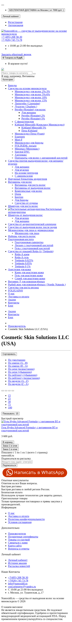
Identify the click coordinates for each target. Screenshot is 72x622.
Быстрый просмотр (12, 418)
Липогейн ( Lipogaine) (27, 103)
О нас (11, 293)
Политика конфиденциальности (26, 519)
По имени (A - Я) (18, 363)
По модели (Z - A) (18, 384)
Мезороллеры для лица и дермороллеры (31, 230)
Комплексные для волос (28, 191)
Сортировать (9, 354)
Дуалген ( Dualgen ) (26, 106)
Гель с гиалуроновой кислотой (32, 248)
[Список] (2, 390)
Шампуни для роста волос (23, 206)
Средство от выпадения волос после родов (32, 227)
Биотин (19, 197)
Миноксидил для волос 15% (31, 100)
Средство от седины (26, 203)
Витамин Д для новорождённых (26, 281)
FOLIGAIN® (15, 290)
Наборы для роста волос (22, 236)
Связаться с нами (18, 542)
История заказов (17, 563)
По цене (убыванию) (20, 372)
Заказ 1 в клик (10, 449)
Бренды (12, 85)
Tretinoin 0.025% (24, 260)
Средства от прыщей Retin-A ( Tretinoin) (30, 251)
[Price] (12, 390)
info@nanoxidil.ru (17, 583)
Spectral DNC (22, 151)
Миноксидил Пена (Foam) (30, 133)
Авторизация (15, 25)
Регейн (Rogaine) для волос (30, 109)
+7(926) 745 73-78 (18, 580)
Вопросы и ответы (18, 548)
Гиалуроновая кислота (21, 239)
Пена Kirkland (29, 130)
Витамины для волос (20, 182)
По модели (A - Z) (18, 381)
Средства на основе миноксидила (27, 88)
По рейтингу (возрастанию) (24, 378)
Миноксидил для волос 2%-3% (32, 91)
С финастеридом (24, 121)
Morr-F (18, 139)
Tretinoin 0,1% (22, 266)
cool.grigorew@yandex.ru (22, 586)
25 (9, 398)
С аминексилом (24, 175)
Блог (10, 305)
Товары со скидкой (19, 539)
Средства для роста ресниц (23, 287)
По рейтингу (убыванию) (22, 375)
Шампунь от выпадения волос (25, 215)
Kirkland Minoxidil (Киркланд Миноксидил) (39, 124)
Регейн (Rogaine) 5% (33, 118)
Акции (12, 299)
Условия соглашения (19, 522)
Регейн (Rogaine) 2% (33, 115)
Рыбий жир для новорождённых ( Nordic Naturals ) (37, 284)
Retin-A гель (22, 257)
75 (9, 404)
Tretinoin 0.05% (23, 263)
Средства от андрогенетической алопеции (32, 224)
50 (9, 401)
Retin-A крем (22, 254)
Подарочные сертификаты (23, 536)
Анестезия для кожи (19, 269)
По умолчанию (16, 360)
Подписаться (9, 465)
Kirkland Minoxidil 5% (33, 127)
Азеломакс (21, 154)
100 (10, 407)
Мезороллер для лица (27, 233)
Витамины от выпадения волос (33, 188)
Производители (17, 533)
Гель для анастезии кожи (29, 275)
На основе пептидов (26, 172)
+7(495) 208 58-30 (18, 577)
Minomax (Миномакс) (27, 148)
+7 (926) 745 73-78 (11, 40)
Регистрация (15, 22)
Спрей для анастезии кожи (30, 278)
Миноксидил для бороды (29, 142)
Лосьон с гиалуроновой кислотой (34, 245)
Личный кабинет (17, 560)
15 (9, 395)
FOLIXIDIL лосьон (26, 145)
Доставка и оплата (18, 296)
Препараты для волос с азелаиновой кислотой (41, 157)
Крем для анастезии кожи (29, 272)
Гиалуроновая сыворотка (29, 242)
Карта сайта (15, 545)
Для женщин (28, 112)
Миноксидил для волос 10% (31, 97)
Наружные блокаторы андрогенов (27, 178)
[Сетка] (6, 390)
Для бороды (21, 200)
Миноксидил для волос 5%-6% (32, 94)
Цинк (18, 194)
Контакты (13, 302)
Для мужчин (22, 169)
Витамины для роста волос (30, 185)
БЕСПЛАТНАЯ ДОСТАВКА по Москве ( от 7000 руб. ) (36, 10)
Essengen (20, 136)
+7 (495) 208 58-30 (11, 37)
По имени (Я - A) (18, 366)
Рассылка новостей (19, 566)
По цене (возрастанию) (21, 369)
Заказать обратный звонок (16, 54)
